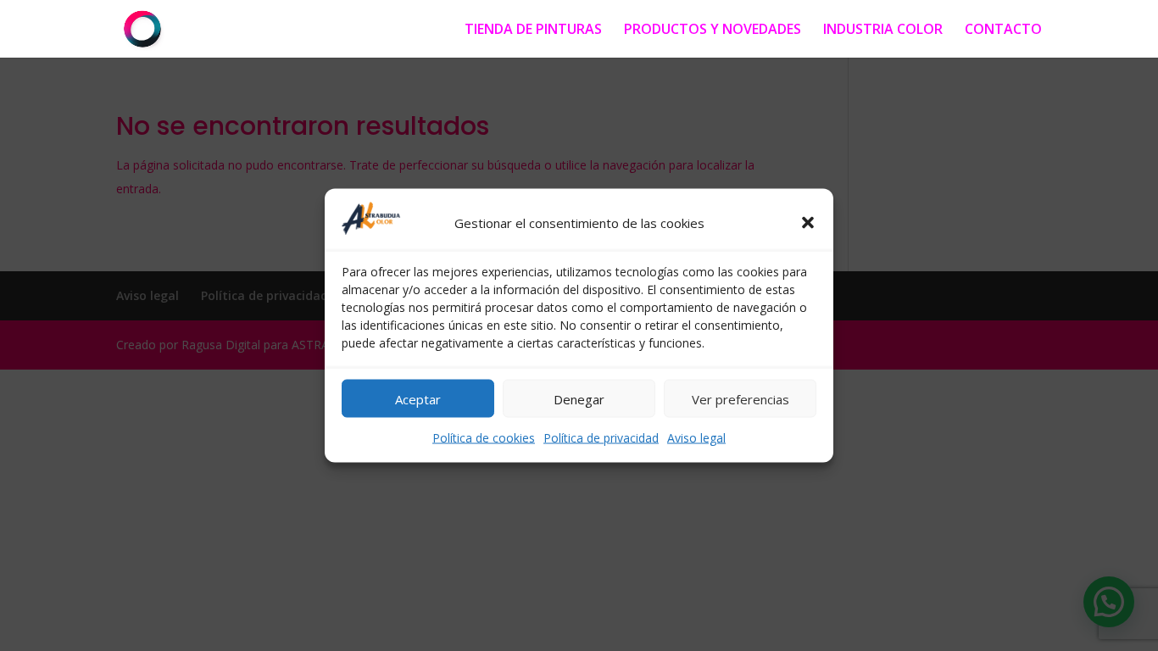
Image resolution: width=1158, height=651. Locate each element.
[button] (807, 222)
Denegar (579, 398)
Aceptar (418, 398)
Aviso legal (696, 438)
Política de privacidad (601, 438)
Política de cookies (483, 438)
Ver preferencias (740, 398)
